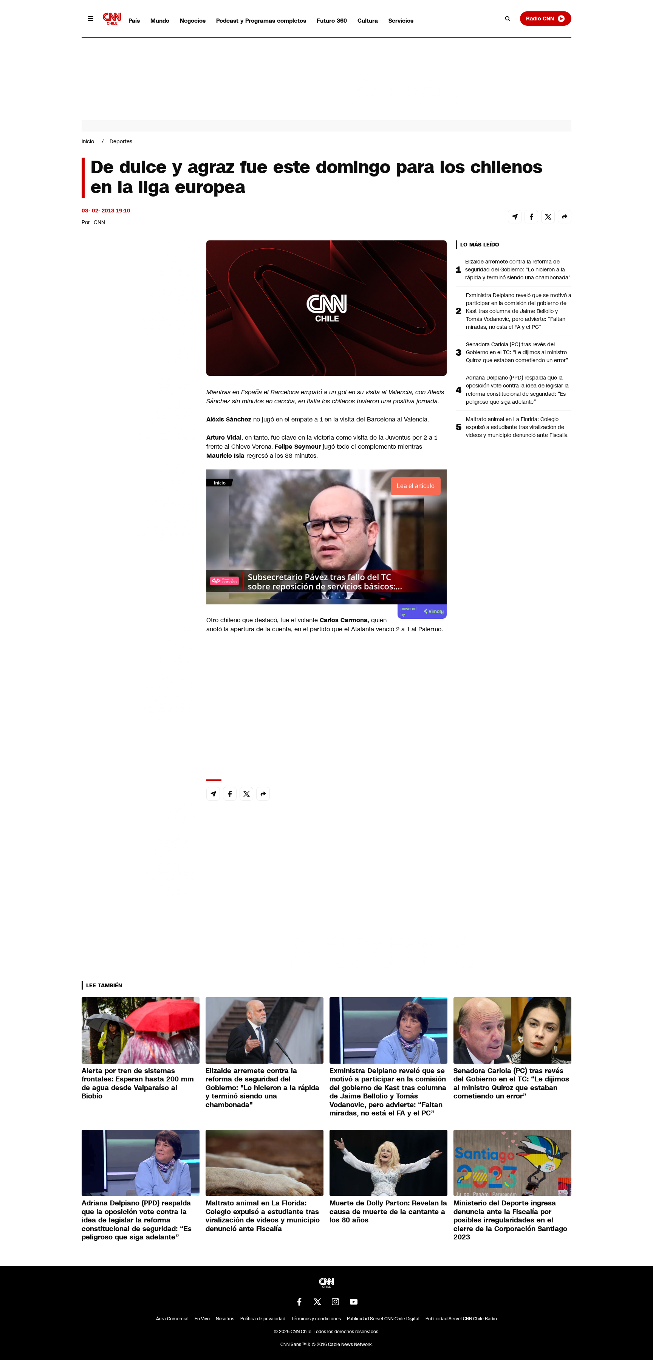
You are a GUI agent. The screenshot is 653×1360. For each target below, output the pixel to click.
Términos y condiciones (316, 1319)
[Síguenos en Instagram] (336, 1302)
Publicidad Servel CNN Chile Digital (383, 1319)
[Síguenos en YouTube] (354, 1302)
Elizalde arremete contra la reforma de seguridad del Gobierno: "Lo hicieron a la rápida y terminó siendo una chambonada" (518, 269)
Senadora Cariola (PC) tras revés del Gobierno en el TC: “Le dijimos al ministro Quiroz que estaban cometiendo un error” (517, 352)
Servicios (400, 21)
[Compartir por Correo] (514, 216)
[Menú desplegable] (91, 18)
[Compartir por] (564, 216)
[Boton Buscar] (508, 18)
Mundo (159, 21)
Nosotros (225, 1319)
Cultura (367, 21)
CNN (99, 222)
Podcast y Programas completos (261, 21)
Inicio (88, 141)
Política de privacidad (262, 1319)
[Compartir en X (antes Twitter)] (548, 216)
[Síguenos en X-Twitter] (317, 1302)
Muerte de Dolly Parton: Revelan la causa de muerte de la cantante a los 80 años (388, 1211)
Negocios (193, 21)
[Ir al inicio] (112, 18)
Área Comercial (172, 1319)
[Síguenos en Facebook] (299, 1302)
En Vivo (202, 1319)
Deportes (121, 141)
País (134, 21)
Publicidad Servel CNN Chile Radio (461, 1319)
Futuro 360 (332, 21)
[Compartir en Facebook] (531, 216)
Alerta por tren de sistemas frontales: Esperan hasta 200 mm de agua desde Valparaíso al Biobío (138, 1083)
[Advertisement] (138, 673)
